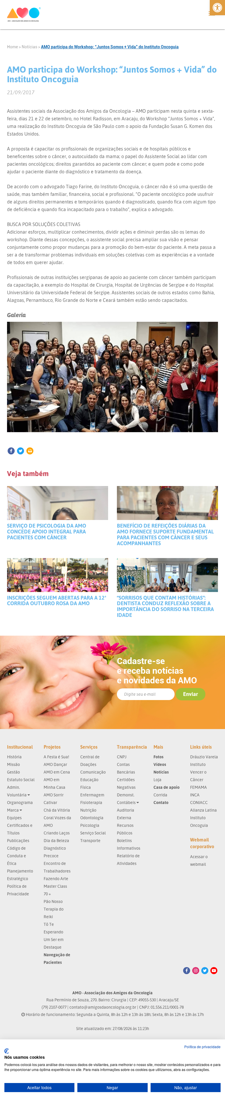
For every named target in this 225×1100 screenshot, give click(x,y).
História (14, 756)
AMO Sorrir (54, 794)
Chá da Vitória (57, 810)
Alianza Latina (203, 810)
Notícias (29, 47)
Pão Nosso (53, 901)
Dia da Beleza (56, 840)
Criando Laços (57, 832)
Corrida (160, 794)
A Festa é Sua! (56, 756)
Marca (13, 810)
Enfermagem (92, 794)
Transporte (90, 840)
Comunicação (93, 771)
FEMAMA (198, 787)
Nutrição (88, 810)
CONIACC (199, 802)
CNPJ (122, 756)
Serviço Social (93, 832)
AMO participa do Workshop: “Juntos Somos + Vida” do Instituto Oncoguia (110, 47)
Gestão (13, 771)
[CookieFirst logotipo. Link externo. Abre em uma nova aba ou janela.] (6, 1051)
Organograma (20, 802)
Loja (157, 779)
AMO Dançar (55, 764)
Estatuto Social (21, 779)
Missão (13, 764)
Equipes (14, 817)
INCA (195, 794)
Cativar (50, 802)
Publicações (18, 840)
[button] (217, 7)
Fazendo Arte (56, 878)
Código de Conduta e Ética (16, 856)
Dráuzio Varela (204, 756)
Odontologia (91, 817)
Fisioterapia (91, 802)
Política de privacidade (202, 1046)
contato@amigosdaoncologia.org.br (102, 1007)
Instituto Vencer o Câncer (198, 772)
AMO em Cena (57, 771)
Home (12, 47)
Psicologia (89, 825)
